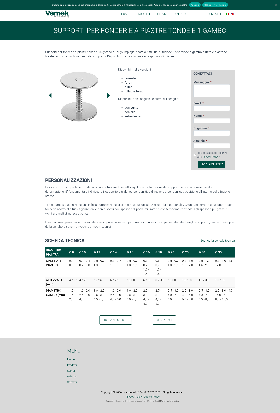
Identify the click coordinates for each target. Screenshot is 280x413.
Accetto (195, 5)
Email (198, 103)
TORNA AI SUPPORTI (116, 320)
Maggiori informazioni (215, 5)
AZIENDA (180, 14)
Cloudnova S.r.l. (122, 401)
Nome (198, 116)
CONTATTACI (164, 320)
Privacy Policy (211, 156)
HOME (125, 14)
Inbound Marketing (137, 401)
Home (71, 359)
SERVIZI (162, 14)
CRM (148, 401)
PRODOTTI (143, 14)
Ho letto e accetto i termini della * (212, 154)
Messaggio (202, 82)
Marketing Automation (169, 401)
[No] (276, 4)
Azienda (200, 141)
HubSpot (155, 401)
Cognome (201, 128)
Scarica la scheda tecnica (217, 240)
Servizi (71, 370)
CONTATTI (214, 14)
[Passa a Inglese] (232, 14)
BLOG (197, 14)
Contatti (72, 382)
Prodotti (72, 365)
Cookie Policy (152, 396)
